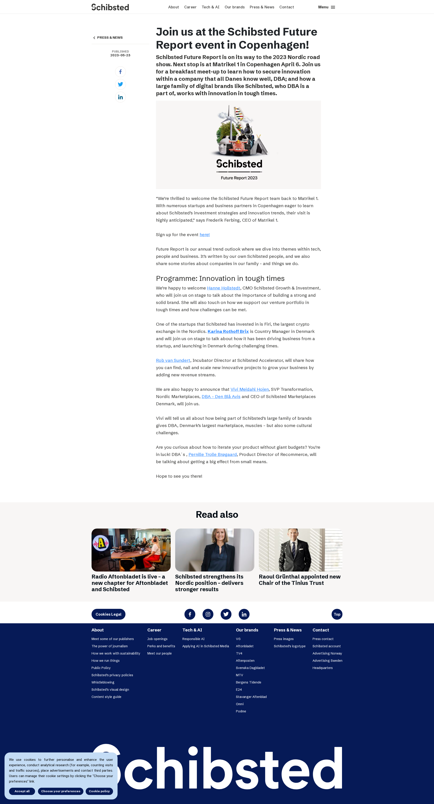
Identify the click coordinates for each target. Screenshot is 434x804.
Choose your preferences (60, 791)
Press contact (323, 639)
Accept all (22, 791)
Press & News (262, 7)
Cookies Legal (108, 614)
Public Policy (101, 668)
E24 (239, 690)
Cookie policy (99, 791)
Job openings (157, 639)
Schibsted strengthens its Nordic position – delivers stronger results (209, 583)
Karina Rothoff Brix (228, 331)
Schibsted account (327, 646)
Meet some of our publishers (113, 639)
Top (337, 614)
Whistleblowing (103, 682)
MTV (239, 675)
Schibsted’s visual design (110, 690)
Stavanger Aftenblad (251, 697)
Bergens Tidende (248, 682)
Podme (241, 711)
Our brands (235, 7)
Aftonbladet (245, 646)
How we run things (106, 661)
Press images (284, 639)
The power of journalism (110, 646)
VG (238, 639)
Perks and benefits (161, 646)
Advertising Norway (327, 653)
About (173, 7)
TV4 (239, 653)
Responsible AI (193, 639)
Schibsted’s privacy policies (112, 675)
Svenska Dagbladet (250, 668)
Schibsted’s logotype (290, 646)
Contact (286, 7)
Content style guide (106, 697)
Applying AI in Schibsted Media (205, 646)
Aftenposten (245, 661)
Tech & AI (211, 7)
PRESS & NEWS (107, 38)
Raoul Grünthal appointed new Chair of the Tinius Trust (300, 579)
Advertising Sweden (327, 661)
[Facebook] (120, 71)
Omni (240, 704)
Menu (327, 7)
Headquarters (323, 668)
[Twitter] (120, 84)
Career (190, 7)
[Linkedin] (120, 97)
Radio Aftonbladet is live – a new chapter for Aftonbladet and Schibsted (130, 583)
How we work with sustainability (116, 653)
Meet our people (159, 653)
